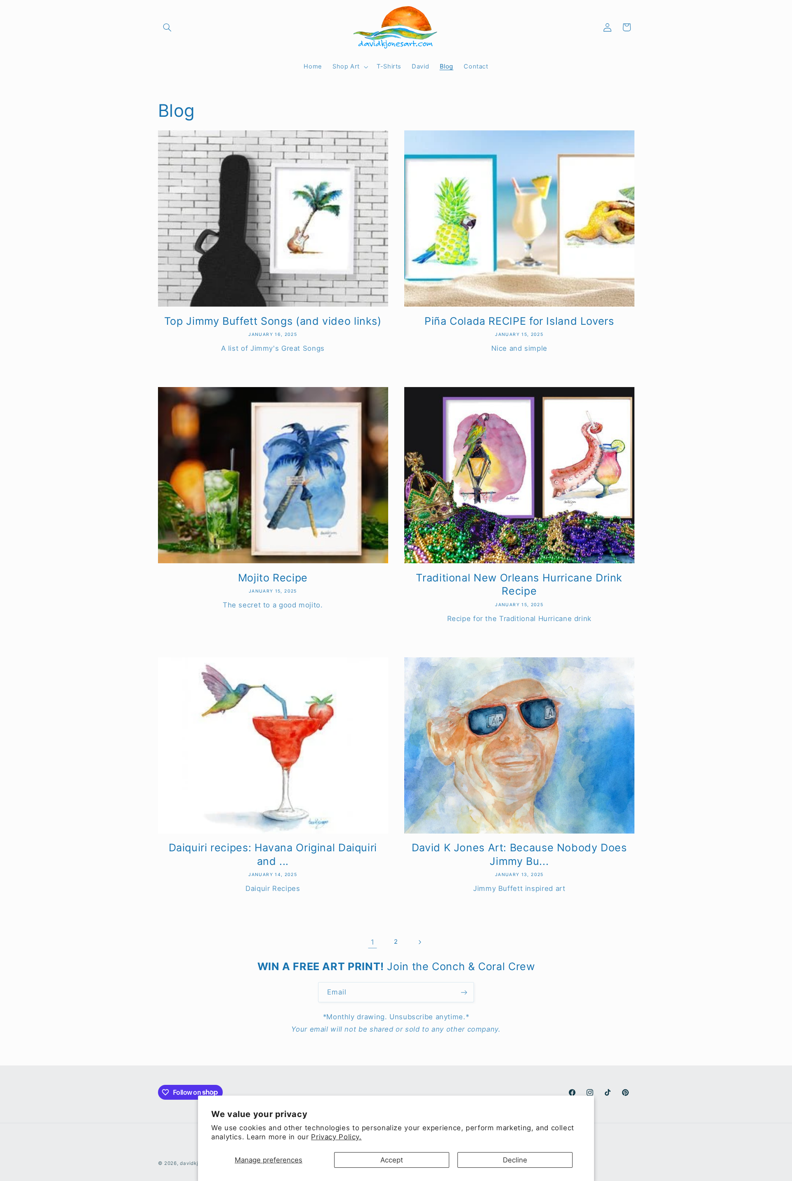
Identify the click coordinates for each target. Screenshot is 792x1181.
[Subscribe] (464, 992)
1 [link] (373, 942)
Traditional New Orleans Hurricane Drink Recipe (519, 585)
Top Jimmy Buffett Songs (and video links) (273, 321)
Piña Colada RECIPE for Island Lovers (519, 321)
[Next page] (419, 942)
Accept (391, 1160)
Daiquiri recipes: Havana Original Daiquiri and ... (273, 854)
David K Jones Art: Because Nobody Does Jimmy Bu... (519, 854)
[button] (167, 27)
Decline (515, 1160)
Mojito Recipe (273, 578)
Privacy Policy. (336, 1137)
